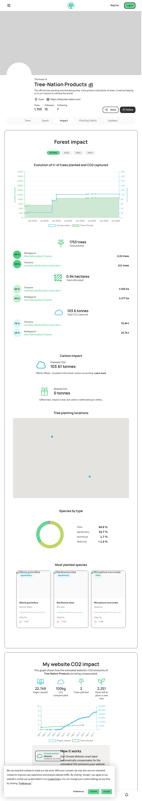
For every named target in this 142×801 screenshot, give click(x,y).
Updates (113, 121)
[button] (89, 476)
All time (53, 152)
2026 (66, 152)
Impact (64, 121)
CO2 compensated (60, 694)
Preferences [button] (25, 783)
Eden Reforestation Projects (38, 256)
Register (114, 5)
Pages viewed (40, 692)
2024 (90, 152)
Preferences (78, 791)
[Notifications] (127, 795)
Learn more (100, 373)
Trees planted (81, 692)
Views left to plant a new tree (101, 695)
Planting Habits (88, 121)
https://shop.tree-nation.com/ (65, 99)
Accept (107, 791)
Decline (93, 791)
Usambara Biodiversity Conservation (42, 265)
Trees (28, 121)
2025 (78, 152)
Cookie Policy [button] (54, 779)
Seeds (45, 121)
